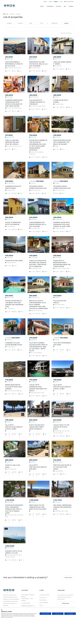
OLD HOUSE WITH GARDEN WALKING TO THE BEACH (37, 102)
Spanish (45, 1)
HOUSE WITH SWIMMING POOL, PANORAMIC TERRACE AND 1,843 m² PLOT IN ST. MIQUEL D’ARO (14, 509)
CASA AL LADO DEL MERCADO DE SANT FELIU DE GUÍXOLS (12, 142)
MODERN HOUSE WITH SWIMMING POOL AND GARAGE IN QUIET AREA (61, 224)
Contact (71, 6)
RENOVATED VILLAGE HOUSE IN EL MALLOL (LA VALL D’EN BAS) (38, 64)
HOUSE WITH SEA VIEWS (14, 260)
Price (41, 23)
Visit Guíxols (42, 597)
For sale (58, 6)
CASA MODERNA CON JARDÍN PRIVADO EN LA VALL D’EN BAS (37, 224)
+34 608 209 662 (69, 1)
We (65, 6)
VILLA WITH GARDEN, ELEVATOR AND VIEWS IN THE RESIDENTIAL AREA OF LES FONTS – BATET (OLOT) (38, 347)
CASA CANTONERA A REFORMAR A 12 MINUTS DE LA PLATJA (14, 64)
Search (66, 23)
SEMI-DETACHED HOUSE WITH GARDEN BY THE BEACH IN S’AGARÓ (62, 142)
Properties (50, 6)
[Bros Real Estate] (9, 6)
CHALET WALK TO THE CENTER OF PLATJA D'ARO (61, 427)
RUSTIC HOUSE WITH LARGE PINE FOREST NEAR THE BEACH (36, 427)
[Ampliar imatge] (22, 51)
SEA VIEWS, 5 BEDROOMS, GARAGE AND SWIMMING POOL (62, 507)
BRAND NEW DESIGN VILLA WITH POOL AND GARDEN (13, 387)
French (61, 1)
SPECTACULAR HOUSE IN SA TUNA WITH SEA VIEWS (62, 467)
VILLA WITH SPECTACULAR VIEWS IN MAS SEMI (38, 467)
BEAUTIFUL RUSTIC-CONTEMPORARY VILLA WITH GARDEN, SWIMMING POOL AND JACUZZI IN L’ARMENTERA (38, 304)
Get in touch (68, 577)
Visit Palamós (42, 600)
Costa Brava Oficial (44, 595)
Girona (41, 605)
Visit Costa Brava (43, 602)
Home (42, 6)
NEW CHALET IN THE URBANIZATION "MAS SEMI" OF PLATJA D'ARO (37, 507)
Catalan (50, 1)
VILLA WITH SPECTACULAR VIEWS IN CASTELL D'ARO (62, 387)
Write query (65, 603)
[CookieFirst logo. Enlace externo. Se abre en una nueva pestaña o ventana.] (1, 610)
